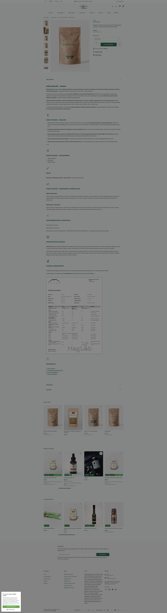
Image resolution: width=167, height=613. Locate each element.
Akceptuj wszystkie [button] (11, 606)
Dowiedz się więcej (11, 604)
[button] (11, 609)
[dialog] (11, 602)
